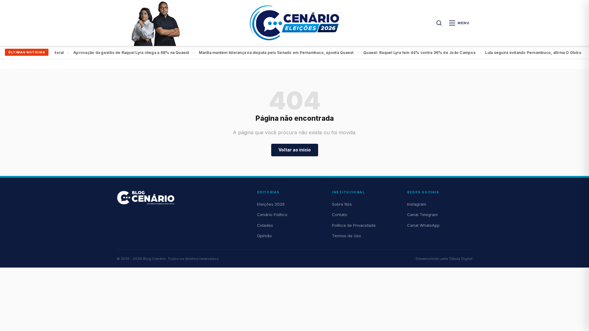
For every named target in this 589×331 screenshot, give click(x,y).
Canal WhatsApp (423, 225)
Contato (339, 214)
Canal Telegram (422, 214)
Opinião (264, 235)
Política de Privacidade (354, 225)
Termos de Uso (346, 235)
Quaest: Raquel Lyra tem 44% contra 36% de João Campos (304, 52)
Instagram (416, 204)
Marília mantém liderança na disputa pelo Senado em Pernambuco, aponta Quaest (160, 52)
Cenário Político (272, 214)
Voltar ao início (295, 149)
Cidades (265, 225)
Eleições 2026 (271, 204)
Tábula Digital (460, 259)
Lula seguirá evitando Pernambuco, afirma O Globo (417, 52)
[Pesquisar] (439, 23)
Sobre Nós (342, 204)
